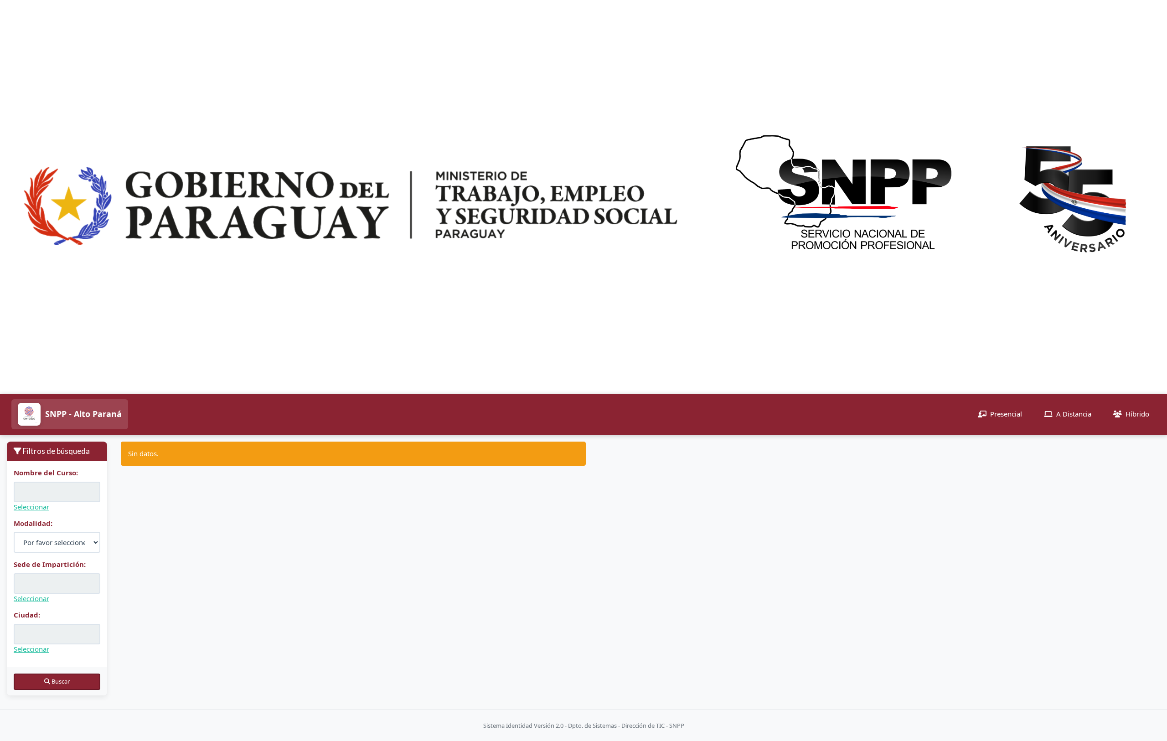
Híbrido (1137, 413)
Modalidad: (33, 523)
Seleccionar (31, 506)
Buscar (60, 681)
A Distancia (1073, 413)
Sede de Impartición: (50, 564)
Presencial (1006, 413)
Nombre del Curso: (46, 472)
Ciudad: (27, 614)
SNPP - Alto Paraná (83, 413)
